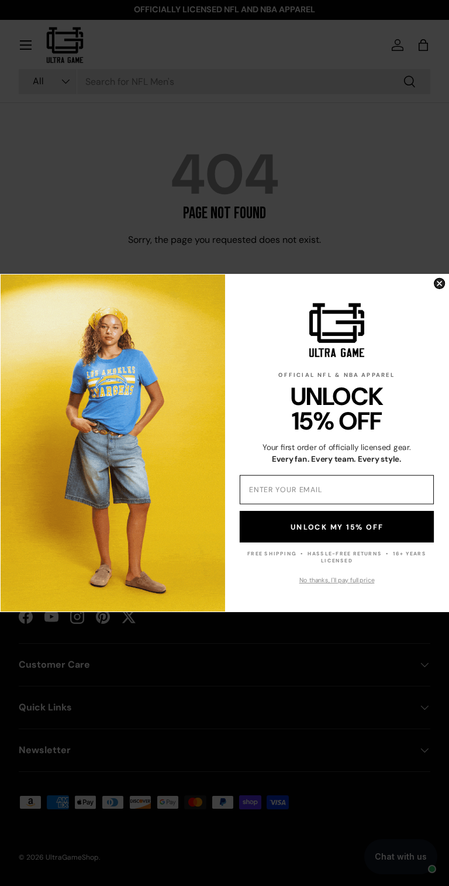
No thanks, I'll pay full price (337, 580)
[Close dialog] (439, 284)
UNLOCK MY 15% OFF (337, 526)
